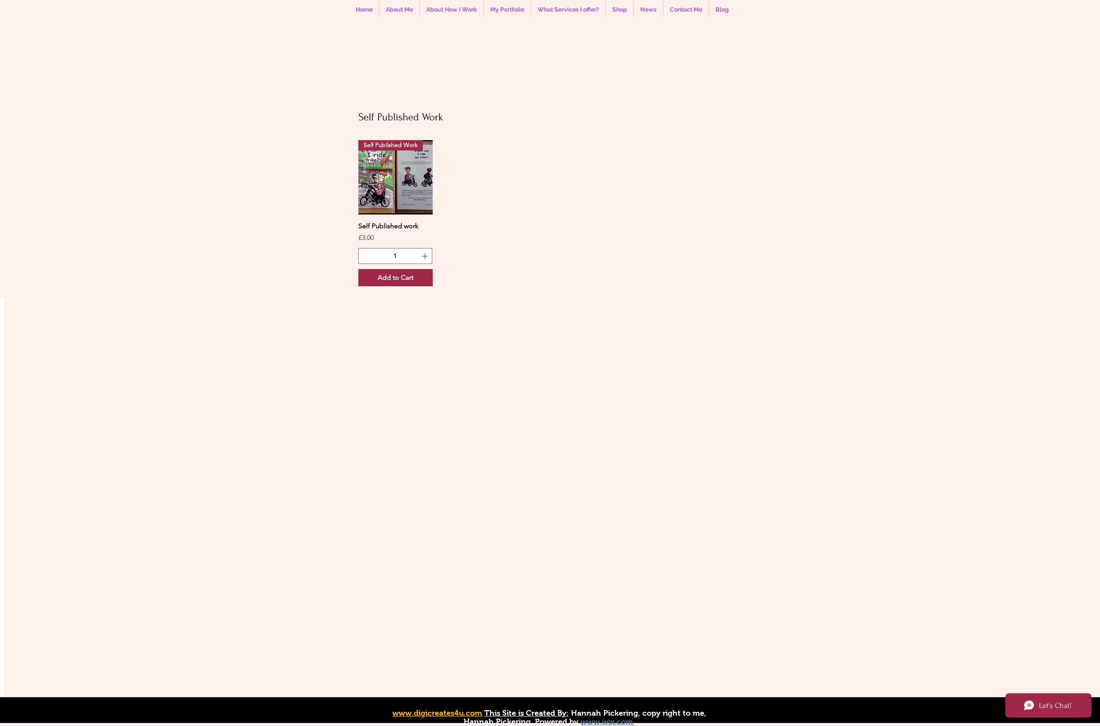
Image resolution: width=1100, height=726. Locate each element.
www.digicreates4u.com (437, 713)
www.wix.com (607, 721)
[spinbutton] (395, 255)
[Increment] (425, 255)
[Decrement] (365, 255)
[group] (549, 213)
